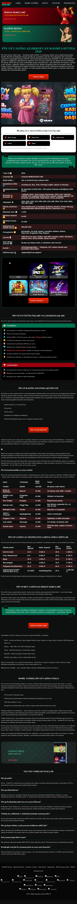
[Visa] (19, 876)
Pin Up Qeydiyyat (39, 430)
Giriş (18, 3)
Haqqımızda (51, 867)
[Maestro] (49, 876)
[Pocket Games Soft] (53, 889)
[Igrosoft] (61, 880)
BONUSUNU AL (10, 19)
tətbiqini (38, 337)
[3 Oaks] (38, 885)
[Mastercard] (29, 876)
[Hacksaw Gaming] (48, 885)
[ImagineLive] (17, 880)
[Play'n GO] (71, 880)
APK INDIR (12, 760)
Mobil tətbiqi (31, 3)
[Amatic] (23, 889)
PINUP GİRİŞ (38, 77)
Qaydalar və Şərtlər (31, 867)
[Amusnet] (42, 889)
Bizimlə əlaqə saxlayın (62, 867)
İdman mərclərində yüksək (17, 350)
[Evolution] (28, 885)
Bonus (45, 3)
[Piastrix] (39, 876)
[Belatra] (32, 889)
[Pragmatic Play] (5, 880)
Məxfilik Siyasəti (7, 867)
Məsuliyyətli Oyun (18, 867)
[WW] (57, 876)
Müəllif (73, 867)
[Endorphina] (50, 880)
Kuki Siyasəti (42, 867)
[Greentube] (39, 880)
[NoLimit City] (28, 880)
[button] (73, 897)
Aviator (56, 3)
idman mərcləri (38, 626)
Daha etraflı (36, 301)
